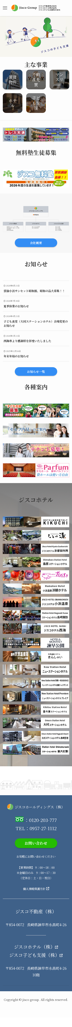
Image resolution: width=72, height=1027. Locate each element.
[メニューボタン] (5, 8)
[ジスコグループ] (36, 8)
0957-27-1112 (43, 828)
